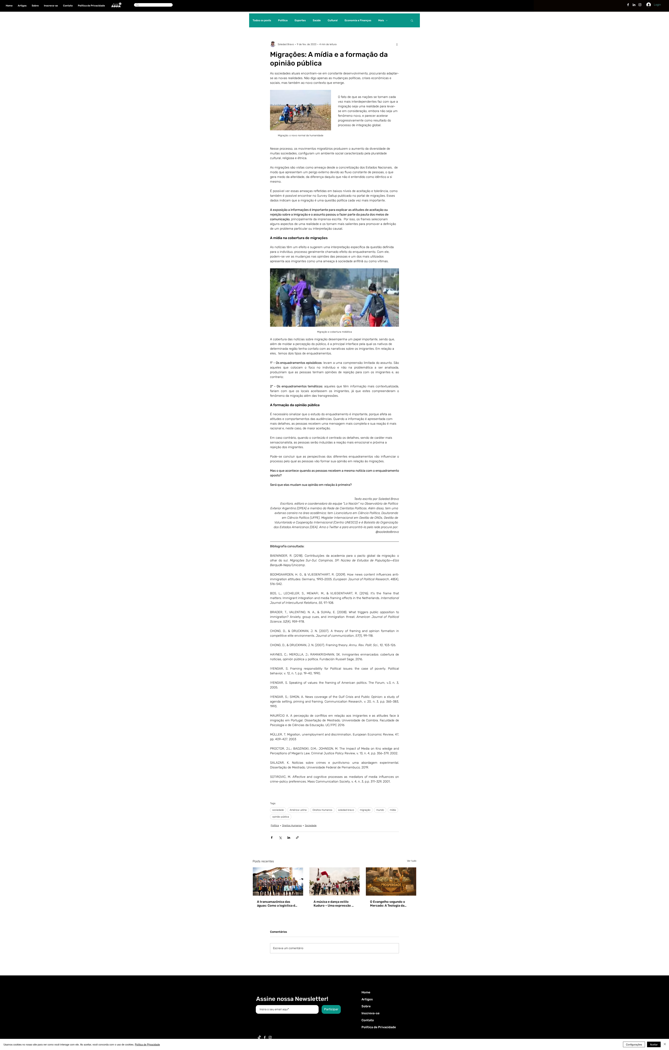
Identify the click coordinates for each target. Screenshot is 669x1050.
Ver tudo (411, 860)
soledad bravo (346, 809)
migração (365, 809)
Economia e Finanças (358, 20)
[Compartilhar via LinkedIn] (288, 837)
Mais (381, 20)
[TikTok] (259, 1037)
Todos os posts (262, 20)
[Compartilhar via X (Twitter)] (280, 837)
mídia (393, 809)
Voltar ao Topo (5, 1034)
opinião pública (280, 816)
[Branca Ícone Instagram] (640, 5)
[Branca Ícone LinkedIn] (634, 5)
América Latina (298, 809)
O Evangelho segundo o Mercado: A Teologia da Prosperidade (387, 903)
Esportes (300, 20)
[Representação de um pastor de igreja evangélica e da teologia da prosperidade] (391, 881)
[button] (412, 20)
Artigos (367, 999)
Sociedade (311, 825)
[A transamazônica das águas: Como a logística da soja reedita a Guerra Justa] (278, 881)
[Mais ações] (397, 44)
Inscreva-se (370, 1013)
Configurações (634, 1044)
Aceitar (654, 1044)
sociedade (278, 809)
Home (366, 992)
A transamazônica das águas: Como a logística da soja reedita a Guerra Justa (277, 903)
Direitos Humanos (322, 809)
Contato (368, 1020)
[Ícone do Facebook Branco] (265, 1037)
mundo (380, 809)
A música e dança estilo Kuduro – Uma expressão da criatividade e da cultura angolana (334, 903)
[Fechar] (665, 1044)
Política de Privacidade (379, 1027)
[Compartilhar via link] (297, 837)
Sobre (366, 1006)
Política (283, 20)
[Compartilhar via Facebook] (271, 837)
